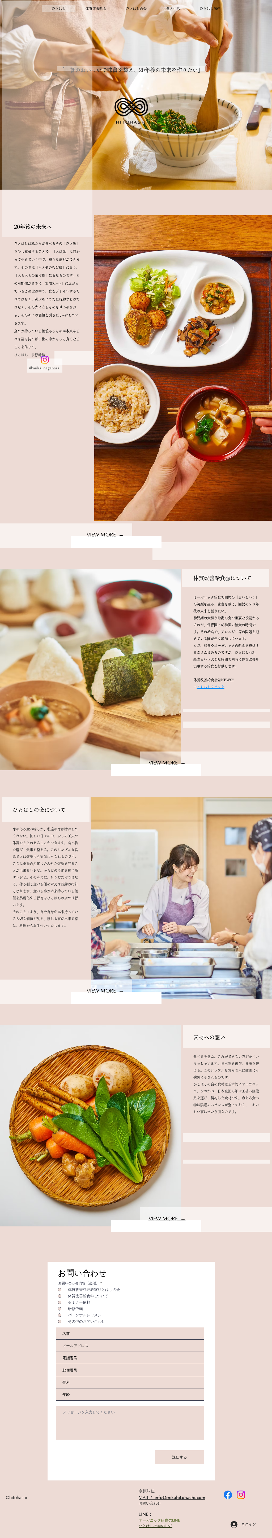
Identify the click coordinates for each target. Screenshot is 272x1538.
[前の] (30, 94)
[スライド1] (136, 176)
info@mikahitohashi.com (180, 1497)
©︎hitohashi (16, 1498)
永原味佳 (147, 1491)
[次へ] (242, 94)
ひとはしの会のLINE (155, 1526)
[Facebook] (227, 1494)
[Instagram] (45, 360)
